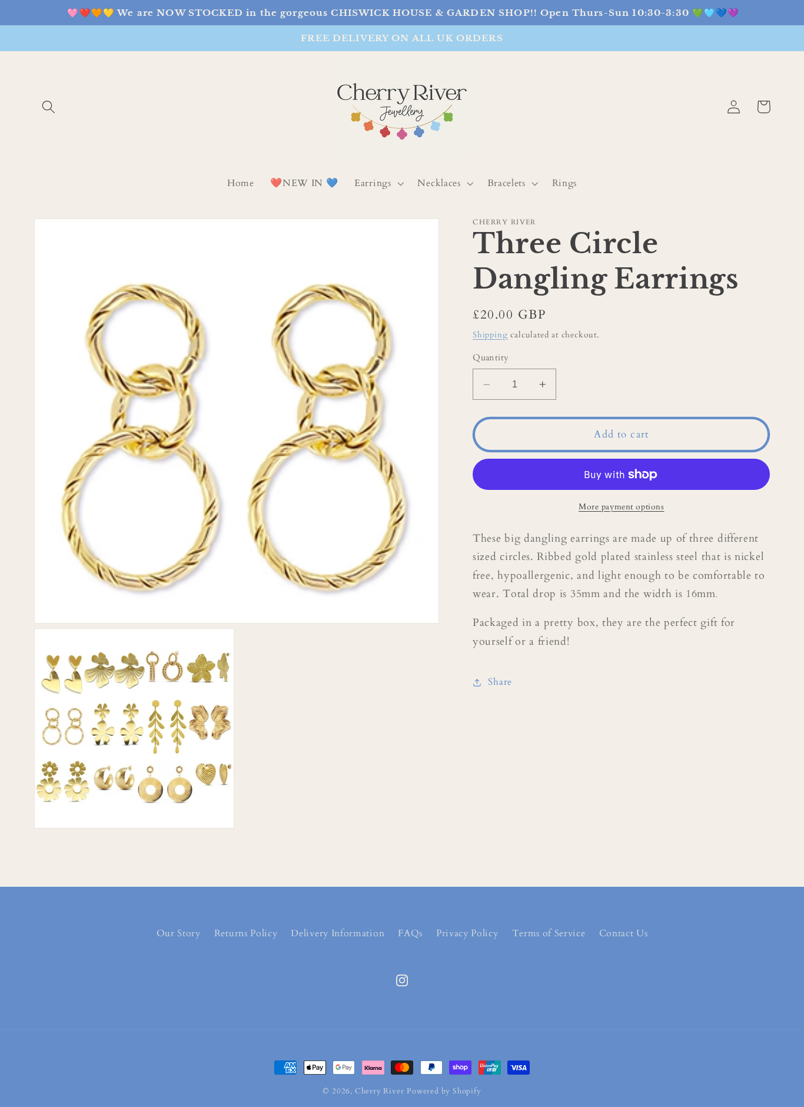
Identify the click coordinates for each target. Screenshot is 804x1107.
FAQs (410, 933)
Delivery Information (337, 933)
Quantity (491, 357)
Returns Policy (246, 933)
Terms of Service (549, 933)
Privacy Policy (467, 933)
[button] (49, 107)
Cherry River (379, 1091)
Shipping (490, 334)
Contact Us (623, 933)
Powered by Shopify (444, 1091)
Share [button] (499, 681)
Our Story (179, 933)
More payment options (622, 506)
